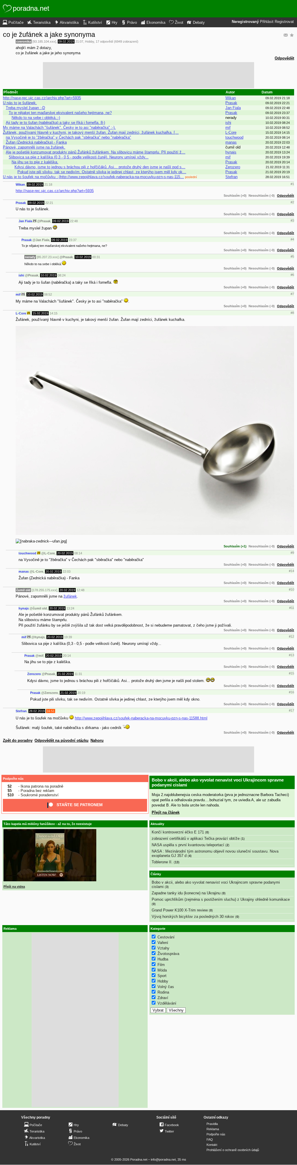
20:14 (67, 655)
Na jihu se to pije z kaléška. (35, 162)
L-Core (230, 132)
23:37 (73, 240)
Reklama (213, 1129)
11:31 (78, 674)
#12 (291, 636)
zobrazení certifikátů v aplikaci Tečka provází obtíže (196, 838)
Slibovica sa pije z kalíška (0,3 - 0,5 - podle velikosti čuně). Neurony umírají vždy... (78, 157)
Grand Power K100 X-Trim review (180, 910)
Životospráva (168, 953)
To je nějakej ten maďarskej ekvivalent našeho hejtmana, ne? (60, 113)
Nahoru (97, 740)
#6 (292, 274)
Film (161, 965)
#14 (291, 571)
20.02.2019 (65, 553)
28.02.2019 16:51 (277, 177)
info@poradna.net (163, 1159)
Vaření (162, 942)
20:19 (81, 692)
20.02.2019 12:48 (277, 147)
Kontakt (212, 1144)
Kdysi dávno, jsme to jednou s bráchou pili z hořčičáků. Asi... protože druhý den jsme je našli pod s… (100, 167)
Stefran (231, 177)
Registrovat (284, 22)
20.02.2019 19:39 (277, 157)
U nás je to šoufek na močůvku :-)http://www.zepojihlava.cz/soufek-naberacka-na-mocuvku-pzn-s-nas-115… (93, 177)
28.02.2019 (37, 711)
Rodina (163, 992)
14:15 (53, 313)
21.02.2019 (65, 674)
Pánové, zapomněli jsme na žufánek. (34, 147)
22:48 (74, 221)
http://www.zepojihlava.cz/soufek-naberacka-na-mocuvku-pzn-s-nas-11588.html (141, 718)
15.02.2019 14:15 (277, 132)
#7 (292, 294)
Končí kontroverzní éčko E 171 (178, 832)
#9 (292, 552)
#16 (291, 692)
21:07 (79, 41)
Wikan (230, 98)
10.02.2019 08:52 (277, 127)
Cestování (166, 937)
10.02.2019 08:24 (277, 122)
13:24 (70, 608)
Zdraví (162, 998)
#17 (291, 710)
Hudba (162, 959)
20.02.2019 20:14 (277, 162)
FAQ (210, 1139)
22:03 (66, 571)
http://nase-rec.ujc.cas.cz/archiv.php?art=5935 (42, 98)
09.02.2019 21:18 (277, 98)
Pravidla (212, 1124)
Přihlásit (267, 22)
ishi (228, 122)
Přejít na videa (14, 886)
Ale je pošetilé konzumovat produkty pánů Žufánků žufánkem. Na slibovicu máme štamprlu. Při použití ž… (95, 152)
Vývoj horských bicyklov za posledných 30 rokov (193, 916)
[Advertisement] (148, 75)
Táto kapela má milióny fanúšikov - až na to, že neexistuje (47, 824)
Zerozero (232, 167)
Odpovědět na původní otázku (61, 740)
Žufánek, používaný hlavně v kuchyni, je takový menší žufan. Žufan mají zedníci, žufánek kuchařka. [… (91, 132)
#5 (292, 256)
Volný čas (165, 987)
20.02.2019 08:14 (277, 137)
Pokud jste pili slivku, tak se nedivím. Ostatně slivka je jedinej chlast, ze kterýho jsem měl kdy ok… (101, 172)
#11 (291, 607)
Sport (161, 976)
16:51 (51, 711)
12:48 (80, 590)
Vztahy (163, 948)
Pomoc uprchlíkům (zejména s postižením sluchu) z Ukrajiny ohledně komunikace (221, 899)
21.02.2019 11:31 (278, 167)
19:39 (68, 637)
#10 (291, 589)
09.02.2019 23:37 (277, 113)
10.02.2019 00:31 (277, 118)
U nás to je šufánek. (20, 103)
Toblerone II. (162, 862)
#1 (292, 184)
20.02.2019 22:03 (277, 142)
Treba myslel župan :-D (25, 108)
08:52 (48, 294)
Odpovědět (284, 58)
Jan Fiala (233, 108)
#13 (291, 655)
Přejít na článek (166, 812)
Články (156, 874)
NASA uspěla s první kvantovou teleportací (188, 845)
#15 (291, 673)
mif (228, 127)
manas (231, 142)
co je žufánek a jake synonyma (49, 34)
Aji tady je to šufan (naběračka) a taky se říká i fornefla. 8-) (55, 122)
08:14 (78, 553)
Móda (162, 970)
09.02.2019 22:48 (277, 108)
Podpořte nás (13, 778)
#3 (292, 220)
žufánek (70, 596)
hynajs (230, 152)
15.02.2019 (40, 313)
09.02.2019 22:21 (277, 103)
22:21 (49, 203)
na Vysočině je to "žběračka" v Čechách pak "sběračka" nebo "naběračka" (68, 137)
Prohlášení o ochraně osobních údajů (233, 1150)
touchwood (234, 137)
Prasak (231, 103)
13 (176, 862)
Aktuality (157, 824)
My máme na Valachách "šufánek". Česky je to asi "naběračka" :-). (59, 127)
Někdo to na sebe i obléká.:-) (36, 117)
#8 (292, 312)
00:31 (96, 257)
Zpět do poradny (17, 740)
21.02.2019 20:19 (277, 172)
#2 (292, 202)
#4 (292, 239)
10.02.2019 (83, 257)
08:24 (62, 275)
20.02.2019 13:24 (277, 152)
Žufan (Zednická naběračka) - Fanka (36, 142)
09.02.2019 (66, 41)
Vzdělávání (166, 1003)
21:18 (48, 184)
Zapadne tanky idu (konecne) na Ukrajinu (186, 893)
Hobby (89, 41)
